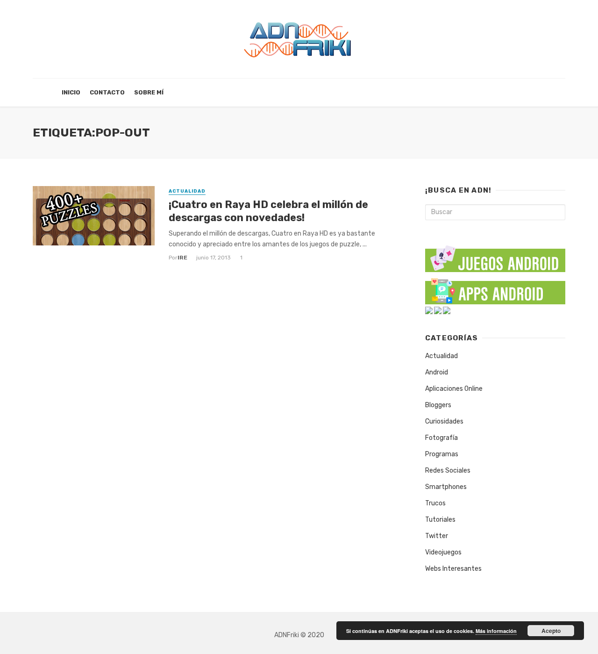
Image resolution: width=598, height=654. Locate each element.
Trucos (435, 503)
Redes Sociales (447, 470)
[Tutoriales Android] (437, 310)
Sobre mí (149, 92)
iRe (182, 257)
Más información (496, 630)
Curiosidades (444, 421)
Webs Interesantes (453, 569)
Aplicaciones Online (454, 389)
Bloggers (438, 405)
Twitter (436, 536)
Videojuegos (443, 552)
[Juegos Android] (495, 255)
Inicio (71, 92)
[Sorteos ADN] (446, 310)
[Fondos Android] (429, 310)
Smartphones (446, 487)
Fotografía (441, 438)
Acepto (551, 630)
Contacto (107, 92)
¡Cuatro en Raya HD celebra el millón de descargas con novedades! (268, 211)
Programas (441, 454)
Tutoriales (440, 520)
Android (436, 372)
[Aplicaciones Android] (495, 289)
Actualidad (187, 191)
